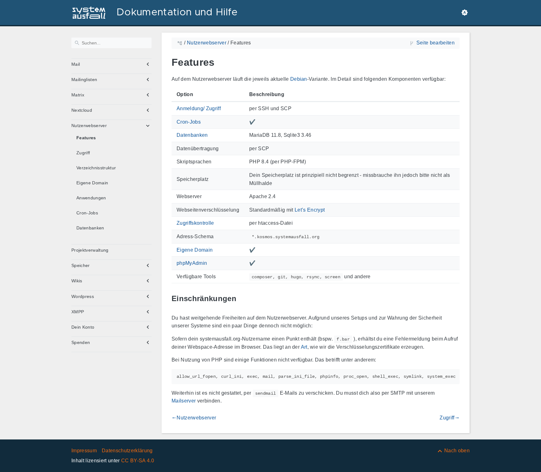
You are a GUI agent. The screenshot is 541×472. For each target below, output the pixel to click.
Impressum (84, 450)
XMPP (77, 311)
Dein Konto (82, 327)
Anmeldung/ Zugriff (199, 108)
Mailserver (184, 400)
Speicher (80, 265)
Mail (75, 64)
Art (304, 347)
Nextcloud (81, 110)
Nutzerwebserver (89, 125)
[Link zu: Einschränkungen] (243, 299)
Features (86, 137)
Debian (298, 79)
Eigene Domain (92, 182)
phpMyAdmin (192, 263)
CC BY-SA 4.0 (137, 460)
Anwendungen (91, 197)
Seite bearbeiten (435, 42)
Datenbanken (90, 227)
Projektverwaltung (90, 250)
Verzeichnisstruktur (96, 167)
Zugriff (83, 152)
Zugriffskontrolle (195, 223)
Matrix (77, 94)
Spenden (80, 342)
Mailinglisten (84, 79)
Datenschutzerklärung (127, 450)
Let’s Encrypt (310, 210)
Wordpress (82, 296)
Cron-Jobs (87, 212)
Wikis (76, 280)
